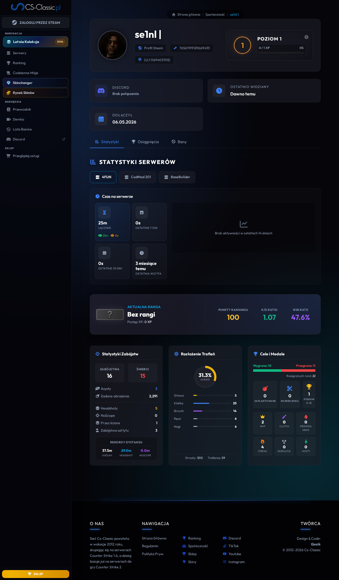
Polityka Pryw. (153, 554)
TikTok (234, 546)
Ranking (194, 538)
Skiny (192, 562)
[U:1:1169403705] (157, 60)
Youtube (235, 554)
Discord (235, 538)
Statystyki (110, 141)
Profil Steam (153, 48)
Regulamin (150, 546)
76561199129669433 (194, 48)
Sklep (192, 554)
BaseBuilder (180, 177)
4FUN (106, 177)
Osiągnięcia (148, 141)
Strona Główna (154, 538)
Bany (182, 141)
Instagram (237, 562)
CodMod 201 (141, 177)
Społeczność (198, 546)
